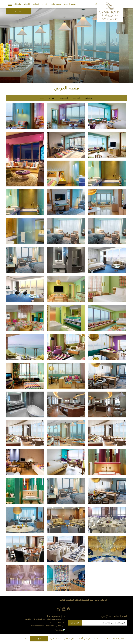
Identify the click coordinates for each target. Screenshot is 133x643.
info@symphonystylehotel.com (42, 626)
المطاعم (64, 98)
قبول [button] (39, 639)
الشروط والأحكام (82, 600)
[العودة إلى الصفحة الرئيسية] (110, 11)
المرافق (76, 98)
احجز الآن (18, 11)
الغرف (52, 98)
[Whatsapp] (59, 608)
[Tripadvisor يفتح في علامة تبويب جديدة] (68, 608)
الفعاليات (89, 98)
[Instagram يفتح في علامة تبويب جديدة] (64, 608)
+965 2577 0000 (55, 622)
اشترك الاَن (75, 623)
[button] (25, 116)
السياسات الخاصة (67, 600)
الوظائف (103, 600)
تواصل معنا (94, 600)
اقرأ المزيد (53, 639)
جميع (42, 98)
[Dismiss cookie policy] (25, 638)
